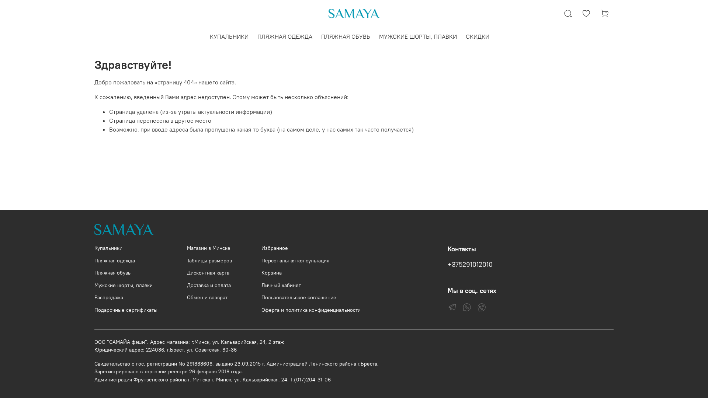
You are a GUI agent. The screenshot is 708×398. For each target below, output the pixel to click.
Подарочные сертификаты (125, 310)
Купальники (108, 248)
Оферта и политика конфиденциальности (311, 310)
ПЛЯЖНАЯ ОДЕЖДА (284, 36)
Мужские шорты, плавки (123, 285)
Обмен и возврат (207, 297)
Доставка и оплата (209, 285)
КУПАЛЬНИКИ (229, 36)
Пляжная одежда (114, 260)
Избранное (274, 248)
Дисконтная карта (208, 272)
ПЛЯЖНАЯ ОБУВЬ (345, 36)
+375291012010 (470, 265)
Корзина (271, 272)
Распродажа (108, 297)
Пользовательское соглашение (298, 297)
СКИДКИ (477, 36)
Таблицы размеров (209, 260)
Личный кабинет (281, 285)
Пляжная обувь (112, 272)
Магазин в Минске (208, 248)
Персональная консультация (295, 260)
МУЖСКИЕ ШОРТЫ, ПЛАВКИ (418, 36)
